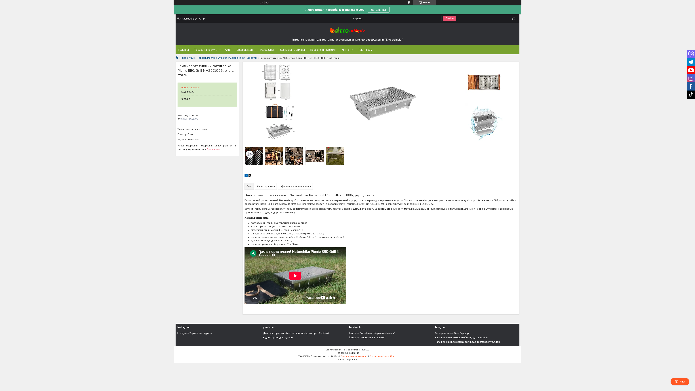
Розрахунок (267, 49)
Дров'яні (252, 57)
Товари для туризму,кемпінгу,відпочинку (221, 57)
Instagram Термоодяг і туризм (194, 333)
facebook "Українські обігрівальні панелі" (372, 333)
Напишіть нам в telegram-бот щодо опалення (461, 337)
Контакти (347, 49)
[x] (249, 176)
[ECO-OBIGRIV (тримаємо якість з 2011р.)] (347, 30)
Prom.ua (365, 349)
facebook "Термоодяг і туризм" (367, 337)
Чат (682, 381)
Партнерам (365, 49)
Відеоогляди (245, 49)
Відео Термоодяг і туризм (278, 337)
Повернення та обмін (323, 49)
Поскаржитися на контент (354, 356)
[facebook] (246, 176)
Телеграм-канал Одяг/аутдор (452, 333)
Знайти (450, 18)
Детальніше (379, 9)
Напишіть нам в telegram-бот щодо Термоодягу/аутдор (467, 341)
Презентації (188, 57)
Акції (228, 49)
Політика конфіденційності (383, 356)
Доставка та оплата (292, 49)
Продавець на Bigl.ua (347, 353)
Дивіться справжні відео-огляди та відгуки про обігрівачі (296, 333)
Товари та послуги (205, 49)
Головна (183, 49)
